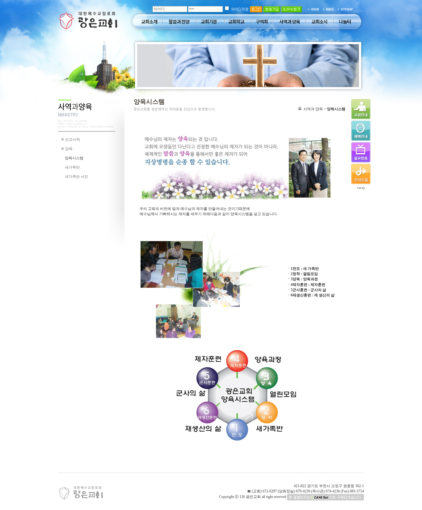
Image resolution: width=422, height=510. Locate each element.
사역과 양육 (289, 22)
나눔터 (345, 22)
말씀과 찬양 (179, 22)
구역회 (262, 22)
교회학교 (236, 22)
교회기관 (209, 22)
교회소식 (319, 22)
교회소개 (149, 22)
